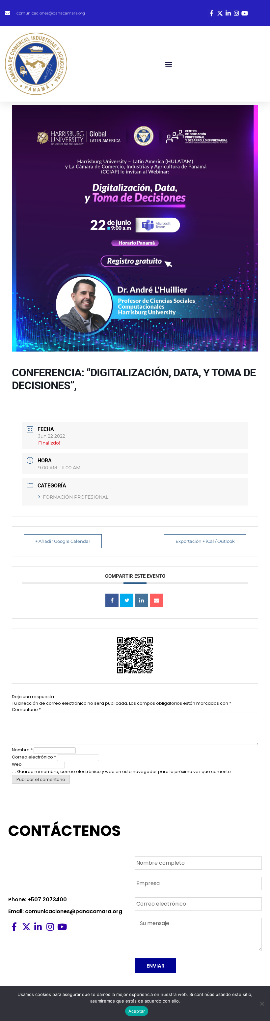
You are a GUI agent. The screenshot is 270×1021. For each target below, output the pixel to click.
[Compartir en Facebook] (112, 600)
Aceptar (136, 1011)
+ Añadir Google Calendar (62, 541)
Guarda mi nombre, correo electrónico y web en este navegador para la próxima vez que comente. (124, 771)
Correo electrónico (34, 757)
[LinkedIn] (141, 600)
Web (17, 764)
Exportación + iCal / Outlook (205, 541)
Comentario (26, 709)
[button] (168, 63)
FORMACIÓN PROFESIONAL (75, 497)
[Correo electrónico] (156, 600)
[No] (261, 1003)
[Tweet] (126, 600)
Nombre (22, 750)
